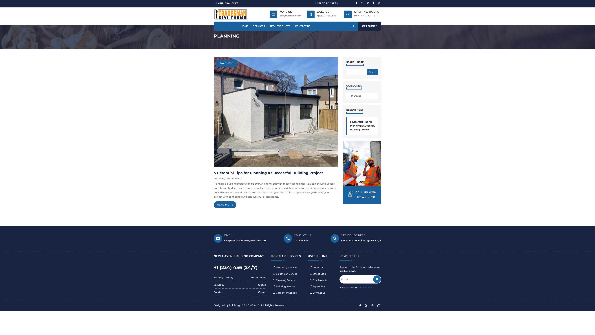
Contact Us (302, 26)
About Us (318, 267)
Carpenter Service (286, 292)
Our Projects (320, 280)
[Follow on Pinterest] (372, 305)
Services (259, 26)
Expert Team (320, 286)
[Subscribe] (374, 278)
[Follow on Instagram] (368, 3)
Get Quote (369, 26)
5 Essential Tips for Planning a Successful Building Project (268, 173)
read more (225, 204)
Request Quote (279, 26)
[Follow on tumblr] (373, 3)
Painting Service (285, 286)
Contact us (319, 292)
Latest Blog (319, 273)
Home (244, 26)
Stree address (327, 3)
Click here (366, 287)
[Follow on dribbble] (379, 3)
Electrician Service (286, 273)
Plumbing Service (286, 267)
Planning (220, 178)
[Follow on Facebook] (357, 3)
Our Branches (228, 3)
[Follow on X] (362, 3)
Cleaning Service (285, 280)
